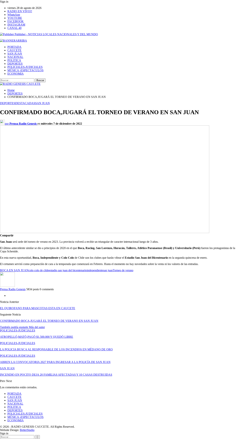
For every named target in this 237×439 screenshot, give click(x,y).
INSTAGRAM (16, 24)
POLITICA (14, 60)
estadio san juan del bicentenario (68, 270)
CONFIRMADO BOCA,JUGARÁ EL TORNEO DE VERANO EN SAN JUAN (49, 320)
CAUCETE (14, 50)
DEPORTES (15, 63)
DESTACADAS (25, 103)
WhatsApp (13, 14)
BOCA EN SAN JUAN (14, 270)
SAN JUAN (14, 53)
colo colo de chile (39, 270)
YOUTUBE (14, 17)
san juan (108, 270)
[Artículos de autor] (7, 285)
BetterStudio (27, 430)
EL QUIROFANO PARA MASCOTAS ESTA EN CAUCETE (37, 308)
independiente (95, 270)
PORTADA (14, 46)
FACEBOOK (15, 21)
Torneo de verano (123, 270)
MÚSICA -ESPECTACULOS (25, 70)
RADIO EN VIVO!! (19, 11)
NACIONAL (15, 56)
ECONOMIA (15, 73)
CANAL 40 (14, 28)
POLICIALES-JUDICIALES (25, 67)
